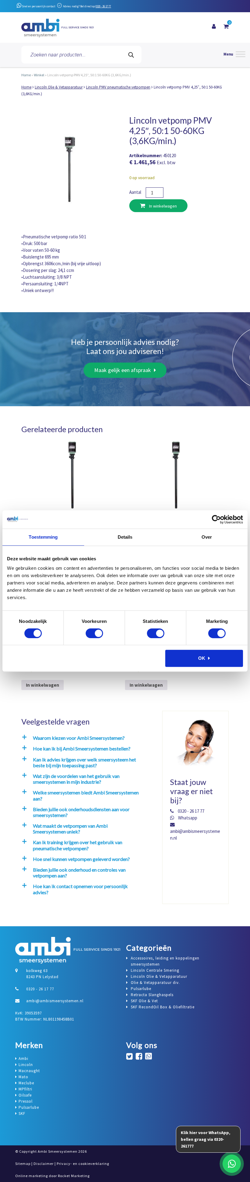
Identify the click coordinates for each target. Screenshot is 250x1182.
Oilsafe (25, 1095)
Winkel (39, 75)
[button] (86, 737)
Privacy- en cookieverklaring (83, 1163)
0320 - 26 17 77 (103, 6)
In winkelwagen (162, 206)
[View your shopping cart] (226, 26)
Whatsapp (187, 818)
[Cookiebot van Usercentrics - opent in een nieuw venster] (216, 519)
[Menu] (234, 54)
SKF (22, 1113)
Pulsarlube (29, 1107)
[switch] (94, 633)
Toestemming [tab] (43, 537)
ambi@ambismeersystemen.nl (195, 834)
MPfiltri (25, 1089)
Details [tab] (125, 537)
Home (26, 75)
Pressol (26, 1101)
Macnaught (29, 1070)
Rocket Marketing (74, 1175)
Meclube (26, 1083)
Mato (23, 1076)
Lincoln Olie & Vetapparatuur (59, 87)
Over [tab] (207, 537)
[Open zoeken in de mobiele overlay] (81, 54)
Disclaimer (44, 1163)
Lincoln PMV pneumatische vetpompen (118, 87)
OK (201, 658)
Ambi (23, 1058)
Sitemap (22, 1163)
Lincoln (26, 1064)
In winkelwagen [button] (42, 685)
